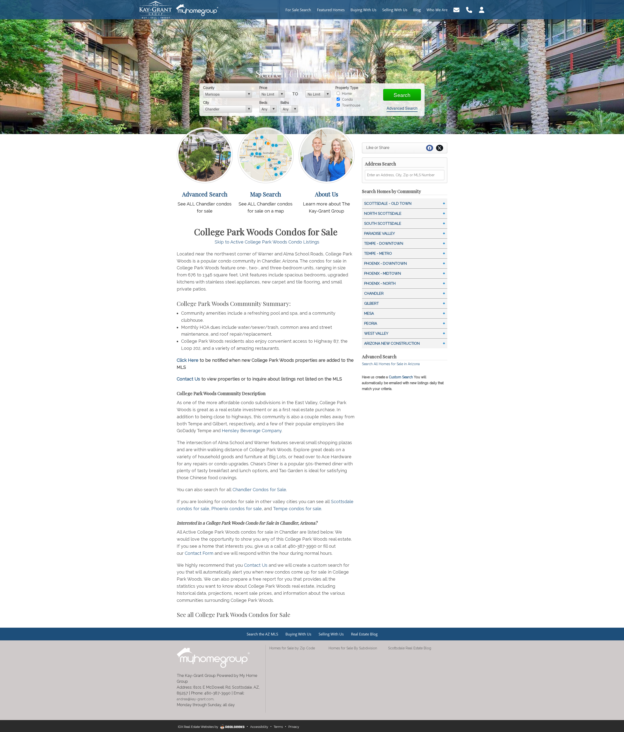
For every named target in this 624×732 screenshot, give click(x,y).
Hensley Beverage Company (252, 430)
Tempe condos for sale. (297, 508)
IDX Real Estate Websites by (198, 727)
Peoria (370, 323)
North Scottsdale (382, 213)
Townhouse (350, 105)
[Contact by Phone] (469, 9)
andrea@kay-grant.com (195, 699)
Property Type (346, 88)
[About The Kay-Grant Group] (327, 154)
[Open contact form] (456, 9)
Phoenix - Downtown (385, 263)
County (208, 88)
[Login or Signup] (481, 9)
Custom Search (401, 377)
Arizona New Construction (392, 343)
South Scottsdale (382, 223)
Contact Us (188, 378)
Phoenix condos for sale (236, 508)
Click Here (187, 360)
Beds (263, 103)
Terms (278, 727)
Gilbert (371, 303)
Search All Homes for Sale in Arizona (391, 364)
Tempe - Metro (378, 253)
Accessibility (259, 727)
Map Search (265, 194)
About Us (326, 194)
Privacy (293, 727)
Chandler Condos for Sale (259, 489)
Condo (347, 99)
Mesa (369, 313)
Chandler (374, 293)
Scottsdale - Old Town (387, 203)
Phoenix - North (380, 283)
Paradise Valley (379, 233)
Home (346, 94)
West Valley (376, 333)
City (206, 103)
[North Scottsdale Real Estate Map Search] (266, 154)
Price (263, 88)
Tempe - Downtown (383, 243)
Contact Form (199, 553)
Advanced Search (402, 108)
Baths (285, 103)
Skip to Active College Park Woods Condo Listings (267, 241)
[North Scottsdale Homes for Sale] (205, 154)
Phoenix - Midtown (382, 273)
